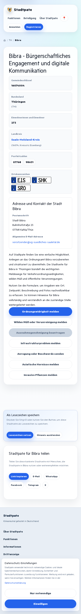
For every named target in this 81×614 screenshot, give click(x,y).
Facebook (16, 485)
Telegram (33, 485)
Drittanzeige (11, 554)
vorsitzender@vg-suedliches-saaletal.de (36, 242)
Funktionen (14, 18)
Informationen (12, 546)
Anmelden (14, 26)
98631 (29, 162)
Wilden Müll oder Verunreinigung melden (40, 322)
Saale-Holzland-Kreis (25, 139)
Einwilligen (41, 604)
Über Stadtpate (49, 18)
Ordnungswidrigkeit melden (40, 311)
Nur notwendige (40, 593)
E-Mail (36, 476)
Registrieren (33, 26)
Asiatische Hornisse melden (40, 364)
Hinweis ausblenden (48, 435)
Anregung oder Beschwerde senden (40, 353)
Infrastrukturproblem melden (40, 343)
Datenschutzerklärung (15, 582)
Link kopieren (19, 476)
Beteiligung (30, 18)
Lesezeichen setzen (20, 435)
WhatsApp (52, 476)
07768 (17, 162)
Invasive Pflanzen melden (40, 375)
